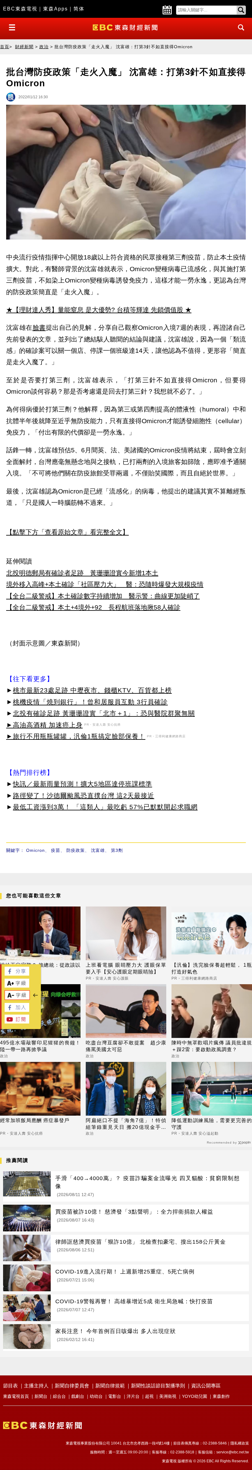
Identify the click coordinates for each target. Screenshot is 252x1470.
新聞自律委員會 (72, 1385)
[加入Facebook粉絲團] (17, 1010)
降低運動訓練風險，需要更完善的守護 (211, 1124)
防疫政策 (75, 850)
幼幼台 (96, 1396)
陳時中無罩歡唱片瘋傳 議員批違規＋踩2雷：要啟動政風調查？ (211, 1046)
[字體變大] (17, 985)
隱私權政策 (239, 1443)
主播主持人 (36, 1385)
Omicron (35, 850)
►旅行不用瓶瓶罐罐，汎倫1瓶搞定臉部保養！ (75, 736)
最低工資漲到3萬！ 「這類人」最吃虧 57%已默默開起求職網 (105, 806)
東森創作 (221, 1396)
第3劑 (117, 850)
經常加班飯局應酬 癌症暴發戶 (34, 1120)
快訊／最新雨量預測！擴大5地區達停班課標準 (82, 783)
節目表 (10, 1385)
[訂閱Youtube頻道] (17, 1021)
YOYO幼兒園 (194, 1396)
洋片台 (133, 1396)
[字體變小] (17, 998)
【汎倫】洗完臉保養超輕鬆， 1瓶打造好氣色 (211, 968)
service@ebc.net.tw (232, 1452)
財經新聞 (24, 46)
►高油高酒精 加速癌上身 (44, 724)
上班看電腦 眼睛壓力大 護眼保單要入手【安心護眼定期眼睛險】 (126, 968)
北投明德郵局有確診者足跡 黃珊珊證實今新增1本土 (82, 572)
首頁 (4, 46)
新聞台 (40, 1396)
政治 (44, 46)
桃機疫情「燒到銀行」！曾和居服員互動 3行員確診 (90, 701)
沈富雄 (98, 850)
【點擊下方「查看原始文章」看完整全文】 (67, 532)
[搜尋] (239, 33)
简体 (79, 8)
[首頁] (125, 26)
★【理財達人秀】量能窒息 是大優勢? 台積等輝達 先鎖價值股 (94, 309)
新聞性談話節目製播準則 (158, 1385)
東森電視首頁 (16, 1396)
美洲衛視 (167, 1396)
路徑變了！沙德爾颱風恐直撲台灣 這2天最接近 (83, 795)
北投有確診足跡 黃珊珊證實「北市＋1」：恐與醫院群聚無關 (104, 713)
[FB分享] (17, 974)
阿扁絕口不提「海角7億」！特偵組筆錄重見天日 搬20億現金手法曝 (126, 1124)
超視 (149, 1396)
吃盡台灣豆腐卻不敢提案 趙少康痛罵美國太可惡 (126, 1046)
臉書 (39, 327)
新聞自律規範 (110, 1385)
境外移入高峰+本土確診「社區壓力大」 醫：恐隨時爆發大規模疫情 (104, 584)
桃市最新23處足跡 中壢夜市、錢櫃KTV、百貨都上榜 (92, 690)
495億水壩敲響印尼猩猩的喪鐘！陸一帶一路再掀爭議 (40, 1046)
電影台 (114, 1396)
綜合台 (59, 1396)
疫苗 (55, 850)
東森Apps (55, 8)
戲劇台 (77, 1396)
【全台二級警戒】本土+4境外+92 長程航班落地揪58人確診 (93, 607)
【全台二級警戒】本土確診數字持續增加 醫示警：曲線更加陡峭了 (103, 595)
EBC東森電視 (20, 8)
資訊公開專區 (206, 1385)
